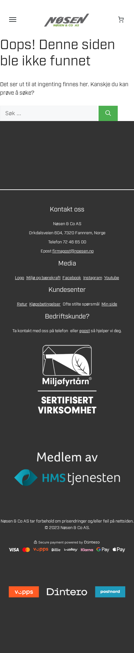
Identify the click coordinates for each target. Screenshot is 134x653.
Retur (22, 304)
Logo (19, 278)
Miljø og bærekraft (43, 278)
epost (84, 331)
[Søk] (108, 113)
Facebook (71, 278)
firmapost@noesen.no (73, 251)
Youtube (111, 278)
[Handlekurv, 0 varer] (121, 19)
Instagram (92, 278)
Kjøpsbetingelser (44, 304)
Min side (109, 304)
